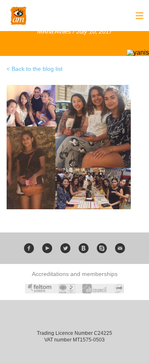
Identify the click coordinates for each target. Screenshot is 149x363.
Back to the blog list (37, 69)
